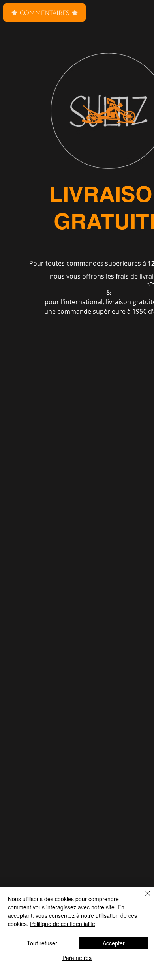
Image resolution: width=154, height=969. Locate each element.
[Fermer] (142, 898)
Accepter (114, 943)
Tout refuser (42, 943)
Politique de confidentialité (62, 924)
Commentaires (44, 12)
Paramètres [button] (77, 958)
